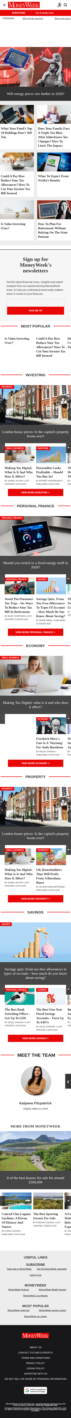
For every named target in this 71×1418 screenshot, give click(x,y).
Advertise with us (35, 1373)
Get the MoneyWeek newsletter (52, 1269)
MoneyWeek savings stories (52, 1310)
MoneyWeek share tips (19, 1310)
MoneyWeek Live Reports (35, 1296)
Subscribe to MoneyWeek (19, 1269)
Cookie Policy (36, 1368)
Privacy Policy (35, 1363)
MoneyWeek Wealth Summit (52, 1289)
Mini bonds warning (33, 18)
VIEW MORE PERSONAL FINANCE (35, 632)
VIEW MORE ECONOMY (34, 763)
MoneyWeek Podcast (18, 1289)
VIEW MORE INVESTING (34, 492)
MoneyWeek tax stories (35, 1316)
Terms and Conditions (35, 1358)
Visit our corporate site (46, 1405)
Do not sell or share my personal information (35, 1379)
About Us (35, 1347)
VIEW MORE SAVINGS (34, 1038)
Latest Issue (35, 1275)
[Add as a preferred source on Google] (35, 1390)
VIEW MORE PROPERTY (34, 898)
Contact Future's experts (35, 1352)
